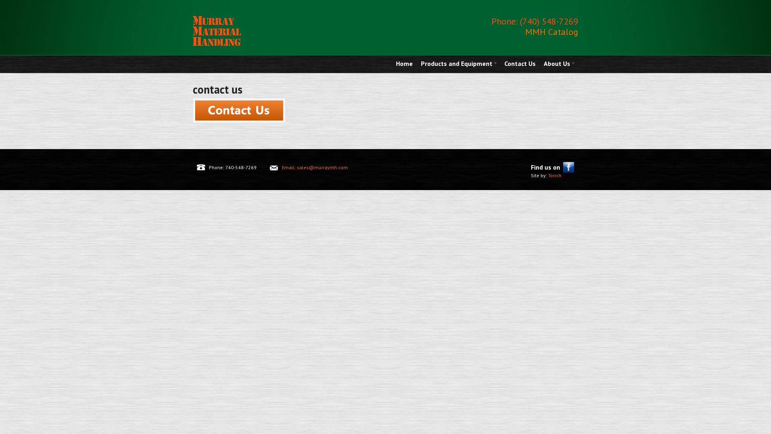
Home (404, 63)
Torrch (554, 175)
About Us (555, 64)
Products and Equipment (454, 64)
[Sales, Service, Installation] (217, 43)
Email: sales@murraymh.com (315, 167)
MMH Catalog (551, 31)
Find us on (545, 167)
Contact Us (520, 63)
